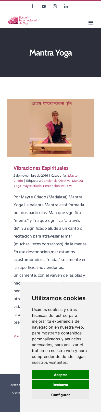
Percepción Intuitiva (58, 186)
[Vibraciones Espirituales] (50, 128)
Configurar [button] (60, 395)
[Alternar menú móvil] (91, 22)
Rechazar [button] (60, 385)
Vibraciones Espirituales (40, 168)
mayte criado (32, 186)
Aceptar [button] (60, 375)
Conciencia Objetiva (56, 181)
